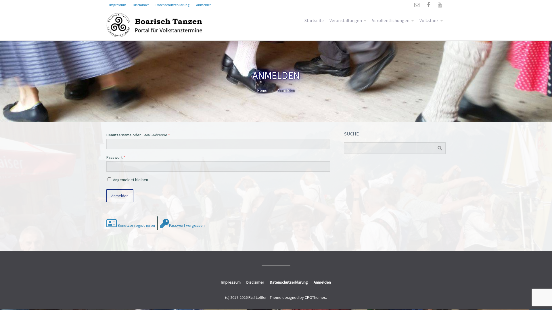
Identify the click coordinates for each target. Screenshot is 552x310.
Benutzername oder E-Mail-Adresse (138, 134)
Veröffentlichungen (390, 20)
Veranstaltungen (345, 20)
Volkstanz (428, 20)
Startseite (314, 20)
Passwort (115, 157)
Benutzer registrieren (136, 225)
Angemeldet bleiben (130, 179)
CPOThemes (315, 297)
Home (262, 90)
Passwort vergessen (187, 225)
